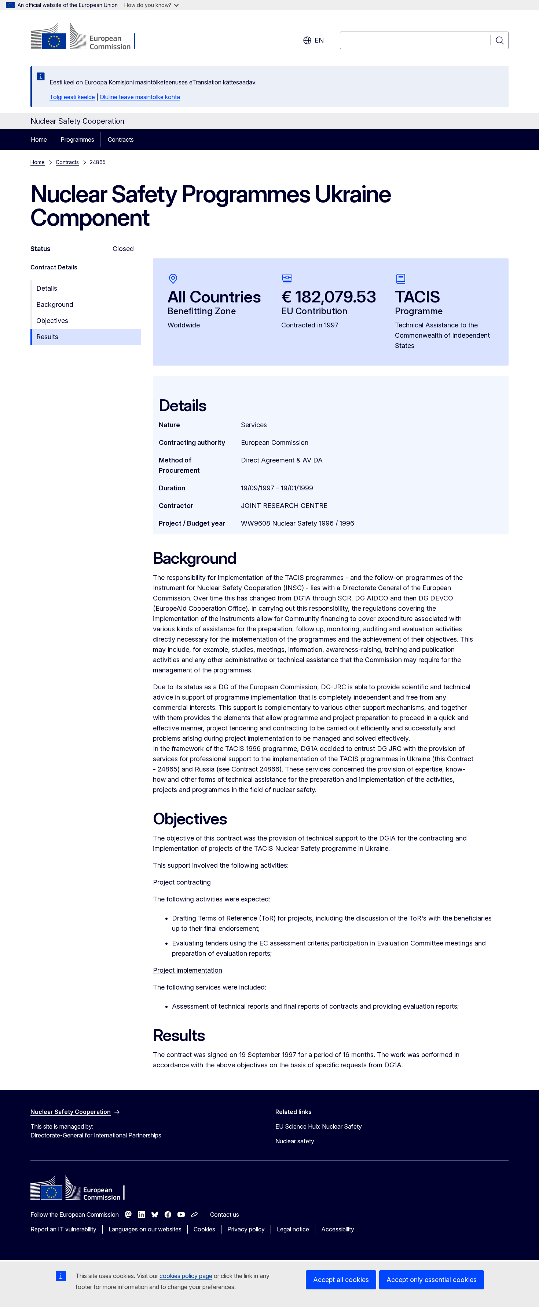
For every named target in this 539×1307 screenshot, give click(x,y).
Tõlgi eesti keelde (72, 97)
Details (46, 288)
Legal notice (293, 1229)
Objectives (52, 320)
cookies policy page (186, 1275)
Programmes (77, 139)
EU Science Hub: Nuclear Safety (318, 1126)
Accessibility (337, 1229)
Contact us (224, 1214)
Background (54, 304)
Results (47, 337)
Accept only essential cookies (431, 1280)
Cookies (204, 1229)
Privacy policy (246, 1229)
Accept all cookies (341, 1280)
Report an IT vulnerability (63, 1229)
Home (39, 139)
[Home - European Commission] (89, 36)
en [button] (319, 40)
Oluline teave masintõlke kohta (140, 97)
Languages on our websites (145, 1229)
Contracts (121, 139)
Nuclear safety (294, 1141)
